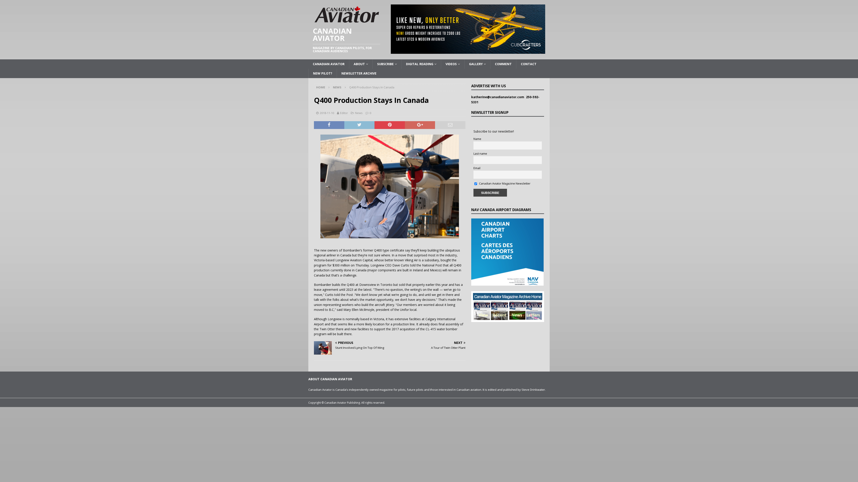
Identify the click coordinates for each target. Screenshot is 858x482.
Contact (528, 64)
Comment (503, 64)
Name (477, 139)
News (359, 113)
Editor (344, 113)
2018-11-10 (327, 113)
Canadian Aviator (329, 64)
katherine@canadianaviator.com (498, 97)
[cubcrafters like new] (468, 51)
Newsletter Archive (358, 73)
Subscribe (385, 64)
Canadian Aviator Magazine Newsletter (504, 183)
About (359, 64)
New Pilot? (322, 73)
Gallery (476, 64)
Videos (451, 64)
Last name (480, 154)
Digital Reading (419, 64)
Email (476, 168)
